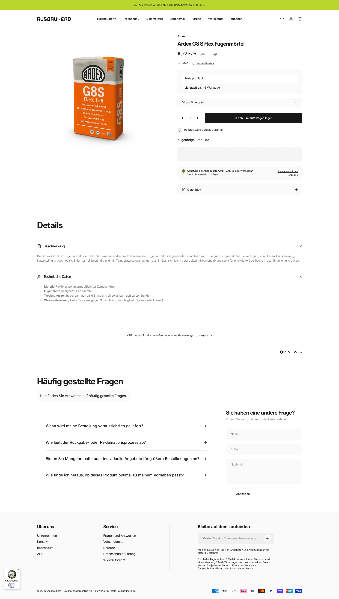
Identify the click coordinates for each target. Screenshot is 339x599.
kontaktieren (237, 568)
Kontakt (42, 541)
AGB (40, 554)
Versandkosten (205, 63)
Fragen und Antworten (119, 535)
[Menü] (18, 570)
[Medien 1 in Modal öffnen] (99, 96)
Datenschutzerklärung (119, 554)
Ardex (181, 36)
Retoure (109, 548)
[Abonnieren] (267, 538)
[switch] (11, 585)
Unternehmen (47, 535)
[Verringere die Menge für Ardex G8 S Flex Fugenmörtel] (182, 118)
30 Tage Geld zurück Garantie (203, 129)
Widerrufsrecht (114, 560)
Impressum (45, 548)
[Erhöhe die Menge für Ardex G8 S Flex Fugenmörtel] (198, 118)
